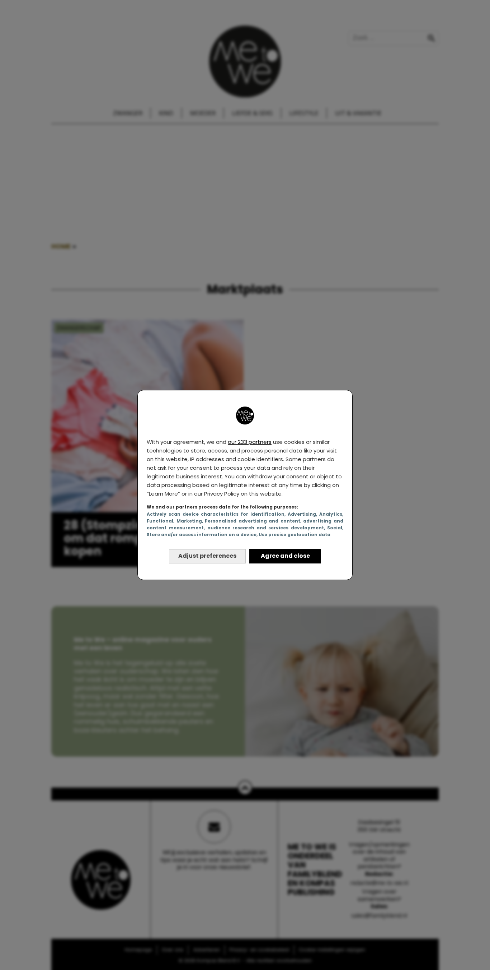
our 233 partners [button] (250, 442)
